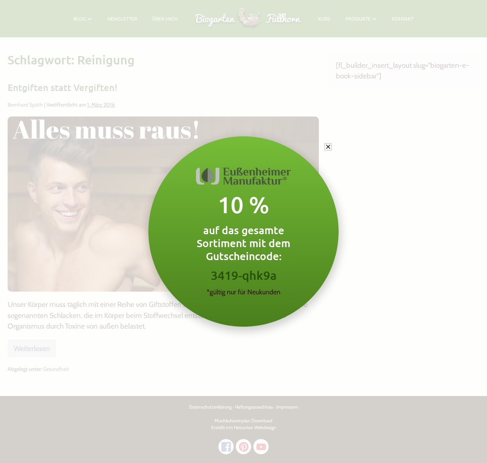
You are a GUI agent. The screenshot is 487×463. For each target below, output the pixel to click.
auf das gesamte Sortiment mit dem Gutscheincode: (243, 243)
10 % (243, 204)
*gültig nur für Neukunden (243, 292)
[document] (243, 231)
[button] (328, 147)
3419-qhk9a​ (244, 275)
